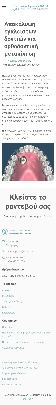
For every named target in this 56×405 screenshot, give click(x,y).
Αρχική (6, 290)
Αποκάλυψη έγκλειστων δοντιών (19, 367)
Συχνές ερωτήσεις (12, 301)
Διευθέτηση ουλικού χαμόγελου (19, 362)
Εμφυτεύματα (9, 378)
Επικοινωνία (8, 312)
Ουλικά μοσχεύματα (13, 347)
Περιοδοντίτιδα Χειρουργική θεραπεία (23, 342)
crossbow (28, 398)
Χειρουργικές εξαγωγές (14, 373)
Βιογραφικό (8, 295)
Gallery (6, 307)
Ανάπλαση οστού (11, 384)
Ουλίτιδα (7, 327)
